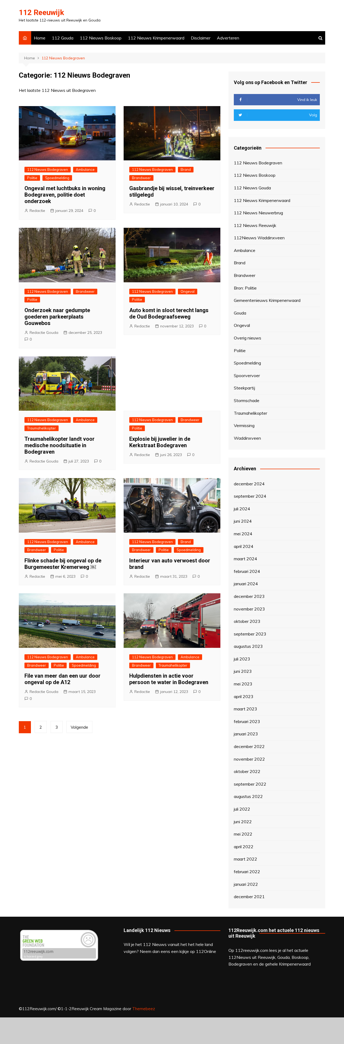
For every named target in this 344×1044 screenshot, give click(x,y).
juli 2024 (242, 508)
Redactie (37, 210)
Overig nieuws (247, 338)
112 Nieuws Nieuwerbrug (258, 212)
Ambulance (85, 169)
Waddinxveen (247, 438)
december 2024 (249, 483)
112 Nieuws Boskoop (100, 38)
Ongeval (188, 291)
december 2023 (249, 596)
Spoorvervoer (247, 375)
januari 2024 (246, 583)
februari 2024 (247, 571)
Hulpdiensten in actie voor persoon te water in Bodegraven (168, 679)
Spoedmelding (57, 178)
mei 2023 (243, 684)
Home (39, 38)
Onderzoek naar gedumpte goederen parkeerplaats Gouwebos (57, 316)
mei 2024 (243, 533)
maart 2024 (245, 558)
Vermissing (244, 425)
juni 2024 (243, 521)
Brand (186, 169)
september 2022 (250, 784)
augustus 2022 (248, 796)
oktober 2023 (247, 621)
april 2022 (243, 846)
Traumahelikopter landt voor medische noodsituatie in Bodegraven (59, 445)
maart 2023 (245, 708)
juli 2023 (242, 659)
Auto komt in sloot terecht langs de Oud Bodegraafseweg (169, 313)
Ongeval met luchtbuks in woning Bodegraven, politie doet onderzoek (64, 194)
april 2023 (243, 696)
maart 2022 (245, 859)
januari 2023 (246, 733)
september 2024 (250, 496)
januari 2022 (246, 884)
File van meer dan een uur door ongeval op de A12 (62, 679)
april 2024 (243, 546)
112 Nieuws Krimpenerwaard (156, 38)
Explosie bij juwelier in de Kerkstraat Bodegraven (159, 442)
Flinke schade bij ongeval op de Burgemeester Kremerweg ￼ (62, 563)
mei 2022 (243, 834)
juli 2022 (242, 809)
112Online (206, 951)
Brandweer (141, 178)
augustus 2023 (248, 646)
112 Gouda (62, 38)
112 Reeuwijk (41, 12)
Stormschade (246, 400)
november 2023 (249, 609)
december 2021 (249, 896)
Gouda (240, 313)
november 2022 (249, 759)
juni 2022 (243, 821)
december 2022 (249, 746)
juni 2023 (243, 671)
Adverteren (228, 38)
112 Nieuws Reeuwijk (255, 225)
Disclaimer (200, 38)
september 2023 (250, 634)
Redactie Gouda (44, 332)
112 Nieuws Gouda (252, 187)
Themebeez (143, 1008)
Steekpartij (244, 388)
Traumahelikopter (41, 428)
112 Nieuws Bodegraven (47, 169)
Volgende (79, 727)
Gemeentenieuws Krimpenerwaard (267, 300)
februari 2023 (247, 721)
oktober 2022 (247, 771)
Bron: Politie (245, 288)
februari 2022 (247, 871)
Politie (32, 178)
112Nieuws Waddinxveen (259, 237)
